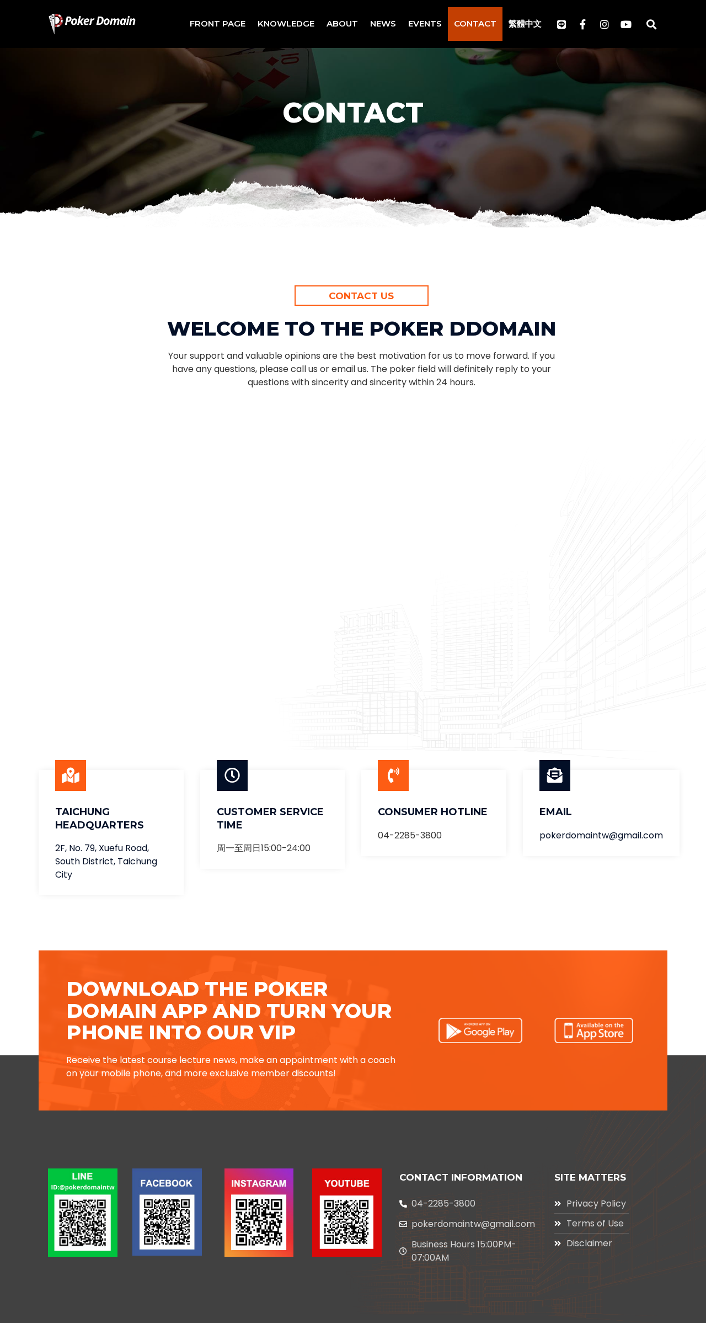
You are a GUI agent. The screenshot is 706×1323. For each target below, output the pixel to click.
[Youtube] (626, 24)
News (383, 23)
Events (425, 23)
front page (217, 23)
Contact (475, 23)
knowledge (286, 23)
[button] (652, 24)
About (342, 23)
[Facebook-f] (583, 24)
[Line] (561, 24)
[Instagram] (604, 24)
